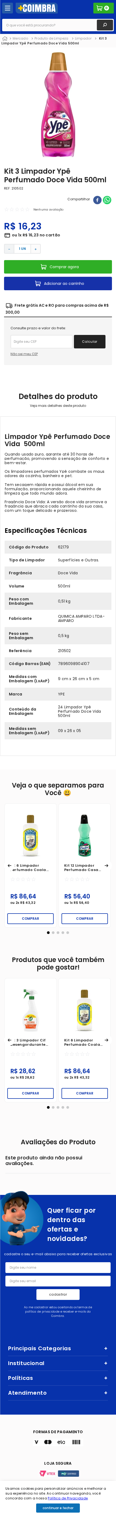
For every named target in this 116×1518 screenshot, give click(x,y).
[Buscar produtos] (105, 25)
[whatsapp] (107, 200)
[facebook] (97, 200)
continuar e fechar (58, 1508)
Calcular (89, 341)
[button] (9, 865)
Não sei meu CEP (24, 354)
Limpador (83, 38)
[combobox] (58, 25)
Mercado (20, 38)
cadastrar (58, 1294)
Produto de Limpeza (51, 38)
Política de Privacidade (68, 1498)
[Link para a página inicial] (4, 38)
